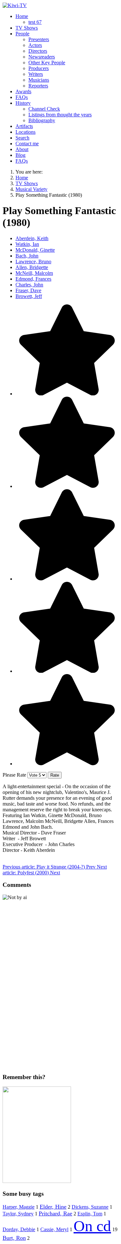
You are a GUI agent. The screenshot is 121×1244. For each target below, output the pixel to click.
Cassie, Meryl (54, 1229)
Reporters (38, 85)
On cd (92, 1225)
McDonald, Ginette (35, 250)
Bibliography (41, 120)
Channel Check (44, 109)
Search (22, 137)
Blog (20, 155)
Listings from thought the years (60, 114)
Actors (35, 45)
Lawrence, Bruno (33, 261)
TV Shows (26, 28)
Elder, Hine (53, 1206)
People (22, 33)
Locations (25, 132)
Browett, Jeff (28, 296)
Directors (37, 51)
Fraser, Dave (28, 290)
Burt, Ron (14, 1238)
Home (21, 16)
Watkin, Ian (27, 244)
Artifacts (24, 126)
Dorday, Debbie (19, 1229)
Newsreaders (41, 56)
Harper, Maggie (19, 1207)
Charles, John (29, 284)
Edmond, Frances (33, 279)
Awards (23, 91)
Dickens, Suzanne (90, 1207)
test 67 (35, 22)
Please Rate (14, 775)
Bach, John (26, 255)
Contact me (27, 143)
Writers (35, 74)
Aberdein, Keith (31, 238)
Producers (38, 68)
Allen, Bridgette (31, 267)
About (21, 149)
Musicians (38, 80)
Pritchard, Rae (55, 1213)
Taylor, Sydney (18, 1213)
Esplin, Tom (89, 1213)
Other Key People (46, 62)
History (23, 103)
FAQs (21, 97)
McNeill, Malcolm (34, 273)
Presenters (38, 39)
